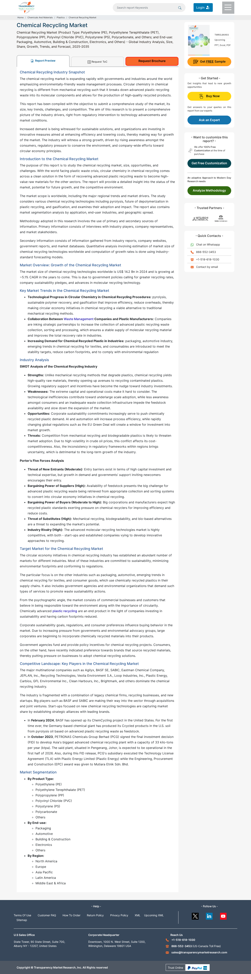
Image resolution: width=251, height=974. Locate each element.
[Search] (180, 7)
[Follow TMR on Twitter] (195, 915)
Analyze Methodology (209, 190)
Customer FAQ (47, 915)
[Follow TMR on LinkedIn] (209, 915)
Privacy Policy (119, 915)
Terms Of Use (22, 915)
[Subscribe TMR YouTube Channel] (223, 915)
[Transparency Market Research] (26, 7)
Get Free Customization (209, 163)
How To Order (71, 915)
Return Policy (95, 915)
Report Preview (45, 60)
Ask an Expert (209, 120)
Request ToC (99, 61)
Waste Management (79, 319)
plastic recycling (65, 611)
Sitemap (21, 920)
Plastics (61, 17)
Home (20, 17)
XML (137, 915)
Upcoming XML (154, 915)
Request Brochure (152, 61)
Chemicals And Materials (40, 17)
